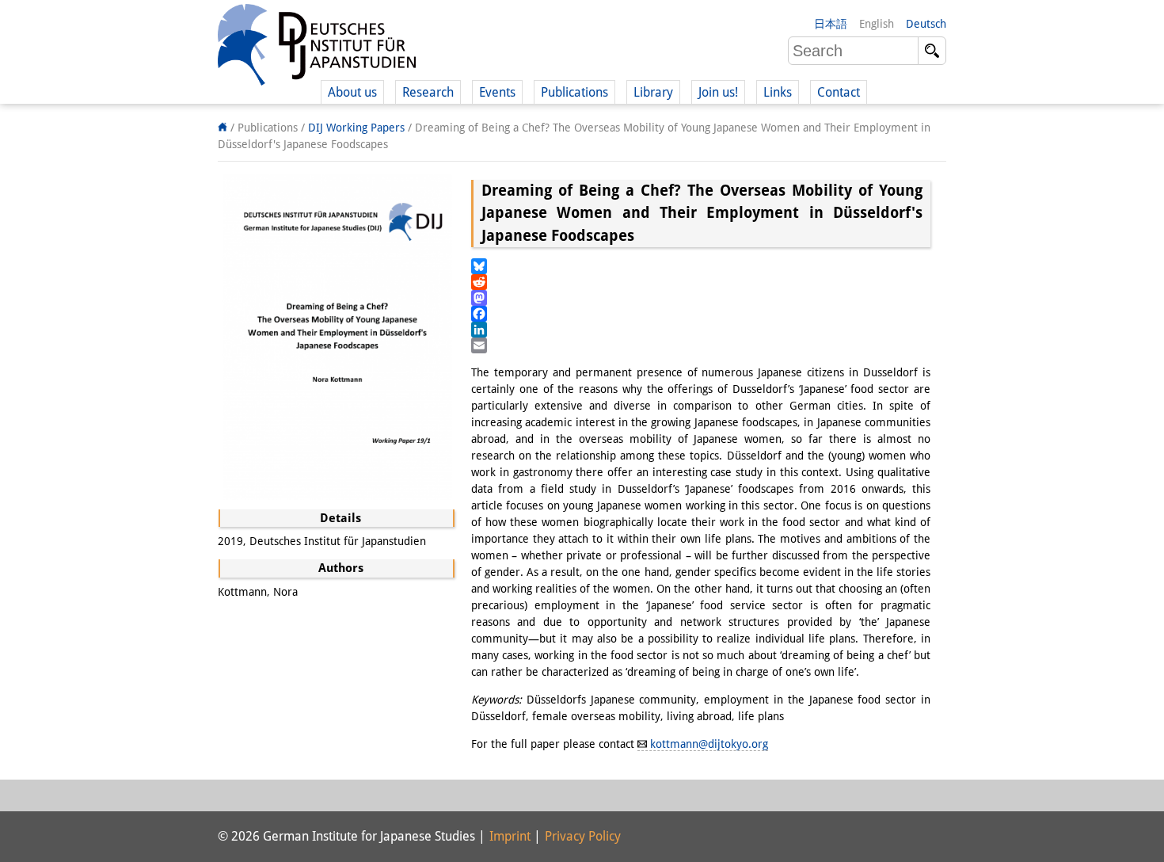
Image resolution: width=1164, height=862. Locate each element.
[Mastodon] (700, 298)
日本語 (830, 23)
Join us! (718, 92)
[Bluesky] (700, 266)
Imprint (510, 836)
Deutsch (926, 23)
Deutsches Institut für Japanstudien (317, 47)
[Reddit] (700, 282)
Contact (838, 92)
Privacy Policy (583, 836)
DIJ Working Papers (356, 127)
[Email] (700, 345)
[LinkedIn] (700, 330)
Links (777, 92)
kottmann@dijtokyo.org (709, 744)
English (876, 23)
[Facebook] (700, 314)
